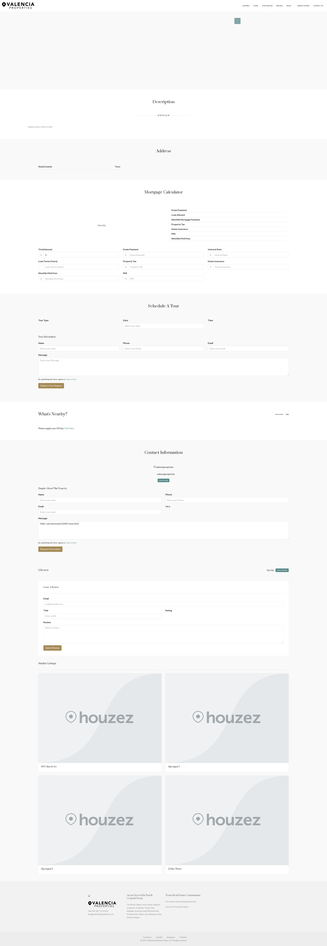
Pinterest (183, 937)
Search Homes (303, 6)
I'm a (167, 506)
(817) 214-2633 (102, 911)
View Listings (163, 480)
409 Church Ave (49, 766)
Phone (126, 343)
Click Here (69, 428)
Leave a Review (282, 570)
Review (47, 622)
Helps (288, 6)
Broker (279, 6)
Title (45, 610)
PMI (125, 273)
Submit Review (52, 648)
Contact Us (318, 6)
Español (246, 6)
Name (41, 343)
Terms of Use (71, 379)
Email (210, 343)
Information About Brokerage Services (180, 902)
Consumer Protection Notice (176, 907)
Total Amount (45, 249)
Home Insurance (216, 261)
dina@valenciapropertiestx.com (101, 914)
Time (210, 320)
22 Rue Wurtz (175, 869)
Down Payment (130, 249)
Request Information (50, 549)
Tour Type (43, 320)
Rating (168, 610)
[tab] (237, 21)
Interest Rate (215, 249)
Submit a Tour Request (51, 385)
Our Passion (267, 6)
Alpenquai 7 (174, 766)
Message (42, 355)
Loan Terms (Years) (47, 261)
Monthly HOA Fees (47, 273)
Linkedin (159, 937)
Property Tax (129, 261)
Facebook (147, 937)
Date (125, 320)
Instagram (171, 937)
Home (255, 6)
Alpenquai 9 (47, 869)
